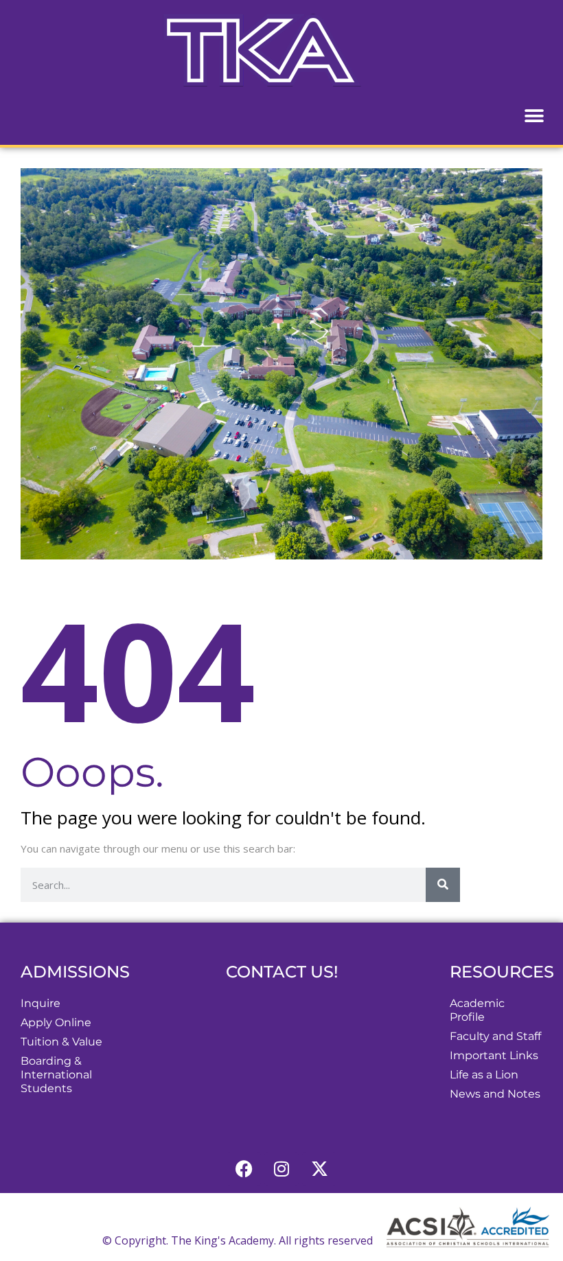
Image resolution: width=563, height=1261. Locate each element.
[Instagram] (281, 1169)
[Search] (443, 885)
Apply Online (56, 1022)
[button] (533, 115)
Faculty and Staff (495, 1036)
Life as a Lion (484, 1074)
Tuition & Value (61, 1041)
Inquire (40, 1003)
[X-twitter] (319, 1169)
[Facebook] (244, 1169)
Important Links (494, 1055)
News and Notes (495, 1093)
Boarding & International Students (56, 1074)
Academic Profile (477, 1010)
